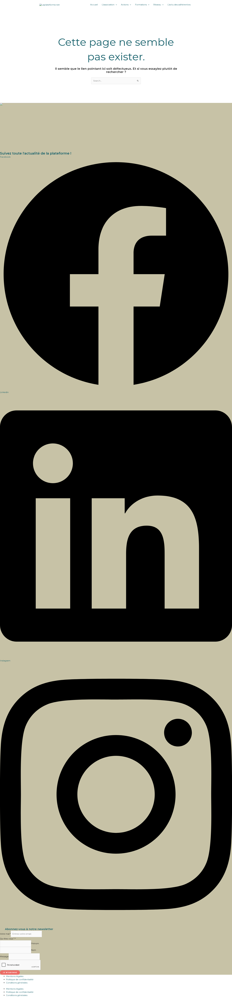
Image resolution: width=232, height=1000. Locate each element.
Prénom (35, 943)
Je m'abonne (10, 973)
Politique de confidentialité (19, 979)
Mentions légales (14, 976)
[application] (115, 4)
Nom (33, 950)
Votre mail (5, 934)
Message (4, 956)
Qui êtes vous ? (8, 939)
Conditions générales (16, 982)
